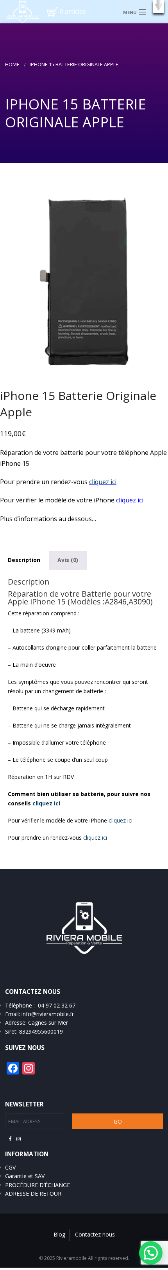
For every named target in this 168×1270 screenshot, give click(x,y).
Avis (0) (67, 560)
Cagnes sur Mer (48, 1022)
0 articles (73, 11)
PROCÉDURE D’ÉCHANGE (37, 1185)
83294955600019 (41, 1031)
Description (24, 560)
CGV (10, 1167)
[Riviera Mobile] (19, 11)
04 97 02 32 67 (56, 1005)
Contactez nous (95, 1234)
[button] (158, 6)
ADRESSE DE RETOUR (33, 1193)
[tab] (68, 560)
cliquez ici (102, 481)
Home (12, 64)
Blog (59, 1234)
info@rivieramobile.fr (47, 1014)
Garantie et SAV (25, 1176)
